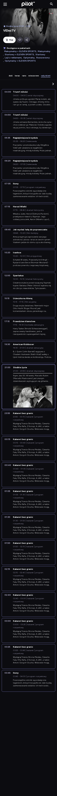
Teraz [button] (17, 76)
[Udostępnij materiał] (27, 40)
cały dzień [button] (45, 76)
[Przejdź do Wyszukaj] (51, 4)
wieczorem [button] (33, 76)
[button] (53, 84)
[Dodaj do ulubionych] (20, 40)
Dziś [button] (11, 76)
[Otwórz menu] (5, 4)
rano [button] (24, 76)
